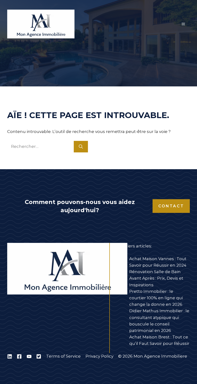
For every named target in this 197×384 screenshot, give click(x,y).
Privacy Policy (99, 356)
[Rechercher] (81, 146)
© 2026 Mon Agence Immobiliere (152, 356)
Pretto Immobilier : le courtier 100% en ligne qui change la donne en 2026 (156, 298)
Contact (171, 206)
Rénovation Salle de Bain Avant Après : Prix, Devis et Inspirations (156, 278)
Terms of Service (63, 356)
